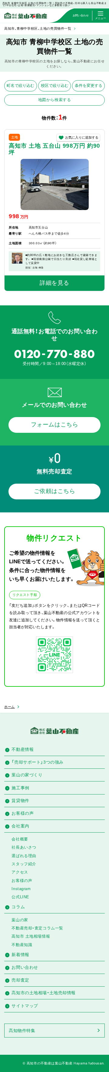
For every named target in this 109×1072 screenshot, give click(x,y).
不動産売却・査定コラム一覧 (37, 928)
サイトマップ (25, 1005)
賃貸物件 (20, 800)
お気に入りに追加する (81, 137)
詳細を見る (54, 283)
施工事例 (20, 787)
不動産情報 (23, 749)
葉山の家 (20, 920)
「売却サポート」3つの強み (37, 762)
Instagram (21, 888)
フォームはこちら (54, 424)
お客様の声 (23, 813)
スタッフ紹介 (24, 864)
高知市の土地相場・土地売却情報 (43, 992)
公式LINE (20, 897)
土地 (14, 137)
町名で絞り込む (20, 85)
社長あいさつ (24, 847)
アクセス (20, 872)
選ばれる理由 (24, 855)
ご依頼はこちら (54, 491)
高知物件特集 (22, 1030)
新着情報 (20, 954)
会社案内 (20, 826)
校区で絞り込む (54, 85)
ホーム (9, 707)
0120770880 (54, 354)
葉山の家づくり (27, 774)
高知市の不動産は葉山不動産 (50, 1063)
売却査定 (20, 980)
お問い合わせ (25, 967)
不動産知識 (22, 944)
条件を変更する (88, 85)
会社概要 (20, 839)
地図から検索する (54, 99)
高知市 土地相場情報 (31, 936)
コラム (18, 906)
